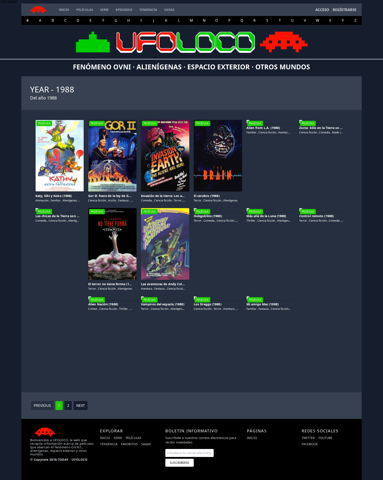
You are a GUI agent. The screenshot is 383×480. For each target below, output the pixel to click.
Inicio (105, 438)
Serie (118, 438)
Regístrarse (344, 9)
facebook (310, 444)
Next (80, 405)
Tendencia (108, 444)
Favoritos (129, 444)
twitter (308, 438)
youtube (325, 438)
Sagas (146, 444)
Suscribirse (179, 462)
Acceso (322, 9)
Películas (133, 438)
